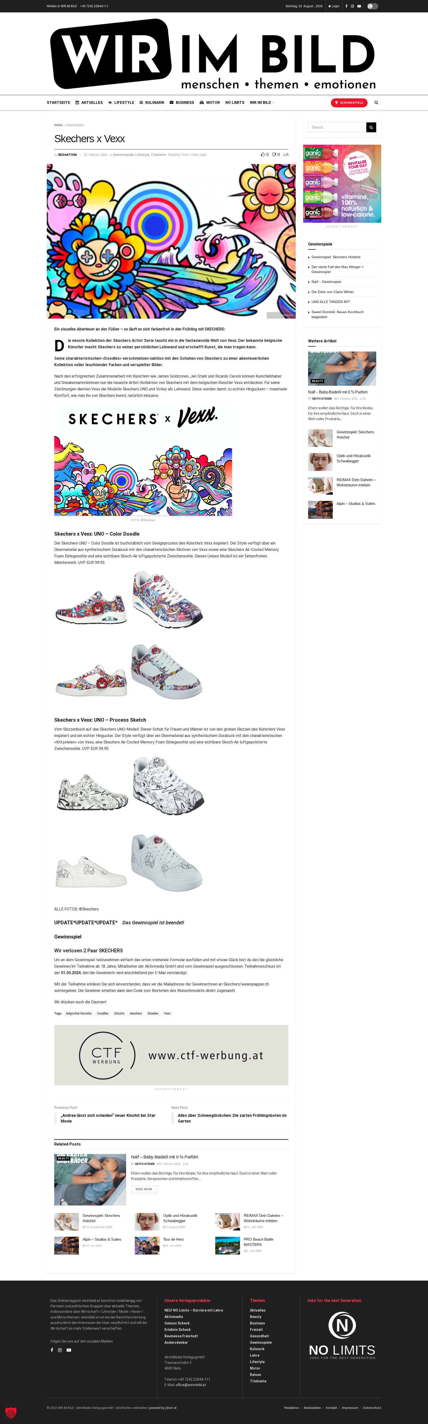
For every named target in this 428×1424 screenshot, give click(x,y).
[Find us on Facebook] (347, 6)
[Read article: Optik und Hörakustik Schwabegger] (147, 1222)
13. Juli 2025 (93, 1245)
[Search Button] (376, 102)
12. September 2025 (98, 1227)
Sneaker (153, 1013)
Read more (146, 1189)
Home (58, 125)
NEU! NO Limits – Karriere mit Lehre (193, 1310)
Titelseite (158, 155)
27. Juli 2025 (254, 1227)
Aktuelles (92, 102)
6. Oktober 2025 (170, 1164)
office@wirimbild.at (191, 1385)
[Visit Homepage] (212, 54)
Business (185, 102)
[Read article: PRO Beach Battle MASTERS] (227, 1246)
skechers (136, 1013)
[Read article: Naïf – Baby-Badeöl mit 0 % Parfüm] (90, 1179)
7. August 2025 (175, 1227)
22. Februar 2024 (95, 155)
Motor (213, 102)
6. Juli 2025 (253, 1251)
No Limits (234, 102)
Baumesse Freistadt (181, 1336)
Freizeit (256, 1330)
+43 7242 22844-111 (94, 6)
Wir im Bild (260, 102)
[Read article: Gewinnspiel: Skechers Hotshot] (66, 1222)
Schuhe (119, 1013)
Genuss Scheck (177, 1323)
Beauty (63, 1158)
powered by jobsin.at (163, 1408)
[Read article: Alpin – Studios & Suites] (66, 1246)
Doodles (102, 1013)
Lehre (254, 1355)
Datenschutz (372, 1408)
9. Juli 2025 (173, 1245)
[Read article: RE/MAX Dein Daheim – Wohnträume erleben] (227, 1222)
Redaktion (67, 155)
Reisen (255, 1375)
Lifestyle (124, 102)
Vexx (167, 1013)
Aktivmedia (173, 1317)
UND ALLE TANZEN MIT (331, 302)
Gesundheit (259, 1336)
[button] (11, 1413)
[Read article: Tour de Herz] (147, 1246)
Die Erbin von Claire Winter (333, 292)
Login (335, 6)
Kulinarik (154, 102)
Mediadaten (312, 1408)
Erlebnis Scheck (177, 1330)
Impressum (350, 1408)
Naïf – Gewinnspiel (326, 282)
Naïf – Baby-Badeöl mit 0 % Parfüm (164, 1156)
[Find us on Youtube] (359, 6)
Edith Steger (145, 1164)
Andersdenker (176, 1342)
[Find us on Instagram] (352, 6)
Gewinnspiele (351, 103)
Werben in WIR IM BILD (62, 6)
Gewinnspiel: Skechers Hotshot (336, 257)
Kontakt (331, 1408)
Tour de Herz (173, 1239)
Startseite (58, 102)
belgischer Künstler (79, 1013)
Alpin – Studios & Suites (102, 1239)
